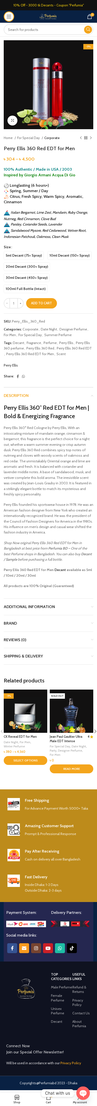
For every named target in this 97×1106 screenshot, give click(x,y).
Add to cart (41, 303)
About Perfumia (79, 1023)
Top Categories (61, 976)
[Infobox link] (48, 804)
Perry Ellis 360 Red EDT (74, 348)
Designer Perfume (73, 329)
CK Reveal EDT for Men (20, 736)
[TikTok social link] (72, 948)
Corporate (52, 138)
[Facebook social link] (17, 376)
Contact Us (81, 1013)
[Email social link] (24, 948)
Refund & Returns (79, 989)
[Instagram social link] (36, 948)
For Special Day (29, 138)
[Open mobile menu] (9, 16)
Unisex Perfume (57, 1010)
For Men (10, 335)
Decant (18, 343)
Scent (61, 354)
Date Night (49, 329)
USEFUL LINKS (78, 976)
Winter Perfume (14, 746)
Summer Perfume (58, 335)
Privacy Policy (77, 1002)
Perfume (50, 343)
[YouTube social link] (48, 948)
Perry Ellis (66, 343)
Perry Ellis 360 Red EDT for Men (30, 354)
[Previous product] (80, 138)
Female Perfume (57, 997)
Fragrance (34, 343)
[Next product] (90, 138)
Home (8, 138)
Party (53, 750)
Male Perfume (61, 987)
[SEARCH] (88, 30)
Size (7, 247)
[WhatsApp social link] (23, 376)
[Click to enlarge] (12, 120)
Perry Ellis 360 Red (40, 348)
